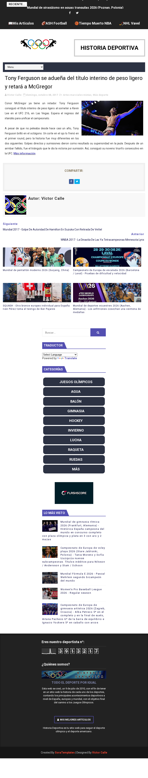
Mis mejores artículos (75, 719)
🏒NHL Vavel (129, 23)
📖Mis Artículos (21, 23)
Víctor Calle (99, 752)
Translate (70, 358)
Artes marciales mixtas (77, 94)
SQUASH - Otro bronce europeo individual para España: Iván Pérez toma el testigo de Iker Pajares (37, 307)
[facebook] (70, 13)
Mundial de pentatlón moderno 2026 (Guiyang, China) (36, 270)
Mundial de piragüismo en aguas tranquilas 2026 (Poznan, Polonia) (75, 4)
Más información (24, 153)
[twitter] (77, 13)
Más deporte (100, 94)
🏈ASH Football (54, 23)
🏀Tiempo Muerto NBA (93, 23)
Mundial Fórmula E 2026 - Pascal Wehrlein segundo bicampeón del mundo (83, 577)
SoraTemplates (65, 752)
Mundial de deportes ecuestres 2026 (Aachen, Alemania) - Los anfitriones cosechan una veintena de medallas (107, 309)
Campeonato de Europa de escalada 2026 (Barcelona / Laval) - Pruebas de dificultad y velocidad (106, 272)
